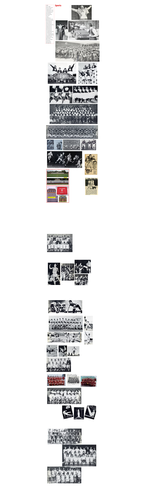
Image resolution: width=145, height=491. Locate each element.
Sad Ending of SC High (49, 37)
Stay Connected (48, 41)
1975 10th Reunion (49, 21)
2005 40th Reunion (49, 29)
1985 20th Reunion (49, 23)
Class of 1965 (48, 6)
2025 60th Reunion (49, 36)
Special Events (48, 38)
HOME (47, 5)
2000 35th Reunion (49, 28)
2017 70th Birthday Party (50, 33)
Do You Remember (49, 14)
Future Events (48, 40)
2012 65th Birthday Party (50, 31)
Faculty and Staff (48, 8)
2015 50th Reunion (49, 32)
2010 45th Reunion (49, 30)
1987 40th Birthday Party (50, 24)
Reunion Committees (49, 39)
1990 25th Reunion (49, 25)
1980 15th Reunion (49, 22)
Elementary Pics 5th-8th (49, 20)
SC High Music (48, 17)
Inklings (47, 16)
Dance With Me (48, 13)
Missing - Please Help (49, 7)
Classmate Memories (49, 12)
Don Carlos (48, 15)
